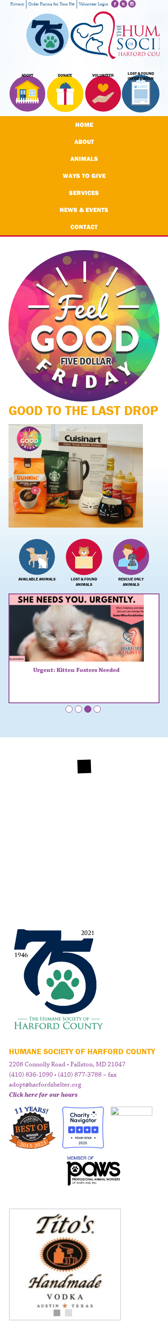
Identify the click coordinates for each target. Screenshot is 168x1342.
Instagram (132, 4)
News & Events (84, 210)
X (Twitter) (123, 4)
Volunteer (103, 75)
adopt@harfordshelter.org (45, 1084)
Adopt (27, 75)
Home (84, 125)
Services (84, 193)
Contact (84, 227)
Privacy (17, 4)
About (84, 142)
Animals (84, 159)
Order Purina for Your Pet (51, 4)
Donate (65, 75)
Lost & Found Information (141, 76)
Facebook (115, 4)
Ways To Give (84, 176)
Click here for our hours (43, 1095)
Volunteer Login (93, 4)
